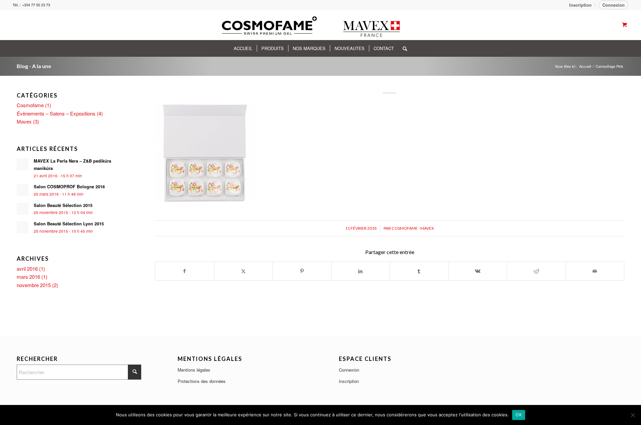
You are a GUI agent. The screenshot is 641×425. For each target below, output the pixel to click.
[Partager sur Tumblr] (419, 271)
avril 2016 (27, 268)
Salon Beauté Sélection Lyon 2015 (69, 224)
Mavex (24, 121)
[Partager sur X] (243, 271)
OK (518, 414)
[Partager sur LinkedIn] (361, 271)
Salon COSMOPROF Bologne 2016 (69, 187)
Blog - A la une (34, 66)
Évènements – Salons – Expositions (56, 113)
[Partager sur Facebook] (184, 271)
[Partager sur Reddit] (536, 271)
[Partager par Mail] (595, 271)
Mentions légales (194, 370)
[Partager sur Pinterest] (302, 271)
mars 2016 (28, 276)
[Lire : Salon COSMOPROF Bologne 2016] (23, 190)
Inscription (349, 381)
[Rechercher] (402, 48)
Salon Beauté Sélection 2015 (63, 205)
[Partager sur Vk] (478, 271)
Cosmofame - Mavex (413, 228)
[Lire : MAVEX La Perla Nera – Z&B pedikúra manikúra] (23, 164)
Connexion (613, 5)
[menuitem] (580, 5)
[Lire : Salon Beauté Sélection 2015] (23, 209)
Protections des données (202, 381)
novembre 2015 (34, 284)
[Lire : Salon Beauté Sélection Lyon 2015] (23, 227)
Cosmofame (30, 105)
